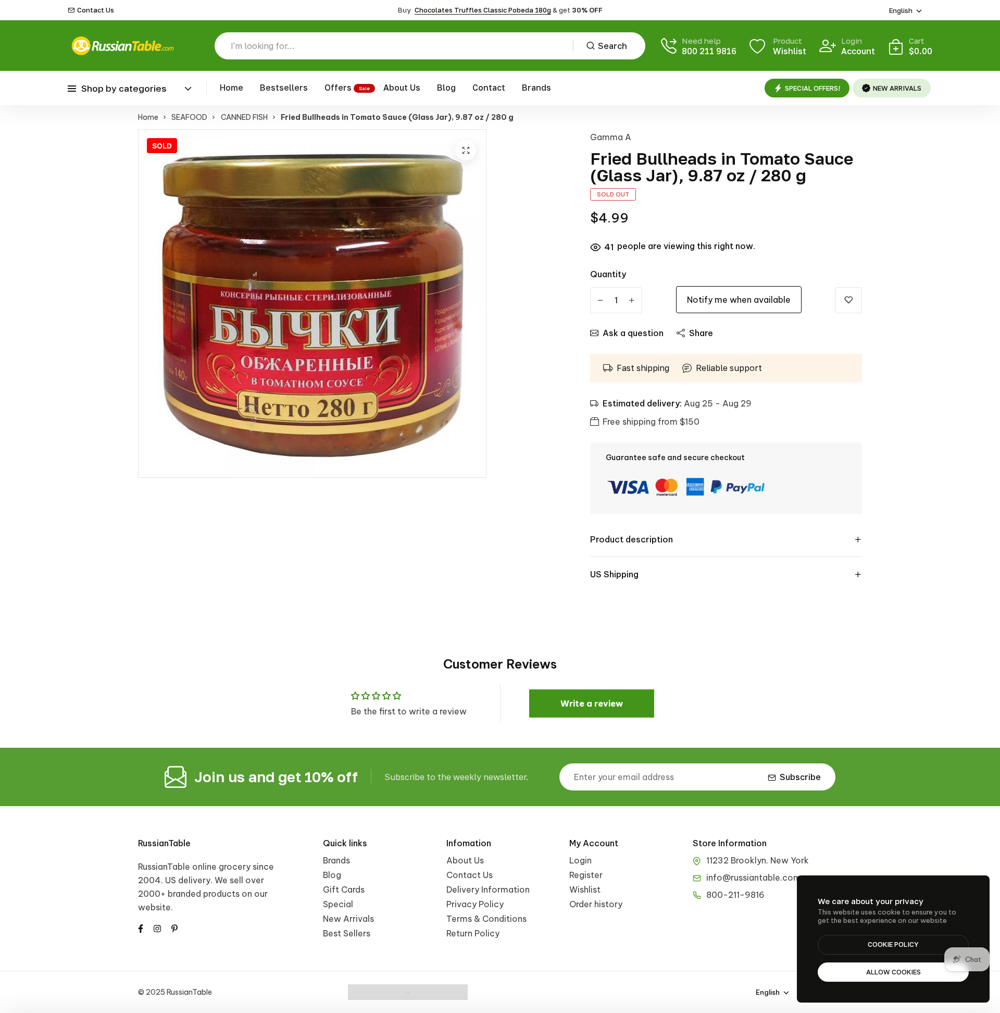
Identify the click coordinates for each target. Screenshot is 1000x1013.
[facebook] (140, 927)
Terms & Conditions (486, 918)
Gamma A (610, 137)
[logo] (122, 45)
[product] (465, 150)
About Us (401, 87)
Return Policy (472, 933)
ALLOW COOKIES (893, 972)
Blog (446, 87)
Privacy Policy (475, 904)
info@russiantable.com (753, 877)
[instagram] (157, 927)
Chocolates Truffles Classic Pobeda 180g (483, 10)
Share (701, 333)
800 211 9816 (709, 51)
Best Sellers (346, 933)
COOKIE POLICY (893, 944)
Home (231, 87)
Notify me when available (739, 299)
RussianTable (164, 843)
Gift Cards (344, 889)
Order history (595, 904)
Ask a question (633, 333)
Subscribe (800, 777)
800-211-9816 (735, 895)
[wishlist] (848, 300)
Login (580, 860)
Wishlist (585, 889)
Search (612, 46)
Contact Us (95, 10)
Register (586, 875)
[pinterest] (174, 927)
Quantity (608, 274)
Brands (536, 87)
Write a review (591, 703)
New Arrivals (348, 918)
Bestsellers (284, 87)
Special (338, 904)
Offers (338, 87)
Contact (488, 87)
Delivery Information (488, 889)
